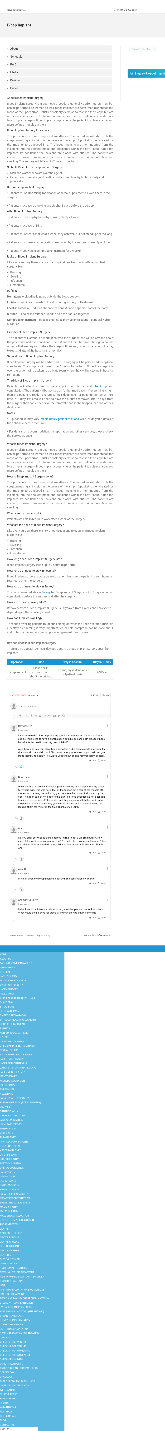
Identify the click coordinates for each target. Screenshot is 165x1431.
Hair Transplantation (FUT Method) (22, 1311)
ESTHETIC (5, 1028)
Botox (50, 1378)
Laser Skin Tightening (13, 1063)
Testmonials (93, 1378)
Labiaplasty (7, 1172)
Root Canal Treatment (14, 1268)
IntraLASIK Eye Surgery (14, 980)
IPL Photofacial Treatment (17, 1054)
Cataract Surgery (56, 1374)
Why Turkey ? (93, 1366)
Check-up (5, 1337)
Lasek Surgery (9, 989)
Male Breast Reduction (14, 1215)
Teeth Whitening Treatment (17, 1272)
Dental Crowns (9, 1241)
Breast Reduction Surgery (16, 1202)
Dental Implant (9, 1246)
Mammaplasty (9, 1207)
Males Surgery (15, 1401)
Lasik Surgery (8, 976)
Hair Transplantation (58, 1362)
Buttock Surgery (10, 1163)
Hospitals (91, 1374)
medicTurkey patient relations (59, 419)
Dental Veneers (9, 1250)
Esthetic (11, 1366)
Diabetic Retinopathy (13, 1015)
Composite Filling (11, 1233)
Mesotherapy (8, 1076)
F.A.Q (13, 64)
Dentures (5, 1254)
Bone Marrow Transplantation (19, 1333)
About (14, 48)
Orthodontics (8, 1263)
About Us (91, 1382)
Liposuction (53, 1382)
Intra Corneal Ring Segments (18, 1019)
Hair (2, 1285)
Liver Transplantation (14, 1328)
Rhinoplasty (53, 1389)
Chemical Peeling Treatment (17, 1045)
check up (100, 386)
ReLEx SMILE (7, 993)
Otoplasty (6, 1133)
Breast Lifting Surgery (14, 1193)
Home (3, 954)
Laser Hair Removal (58, 1393)
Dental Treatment (16, 1370)
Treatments (7, 967)
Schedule (16, 56)
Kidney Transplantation (15, 1320)
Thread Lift (7, 1089)
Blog (88, 1370)
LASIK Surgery (55, 1366)
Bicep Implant (8, 1154)
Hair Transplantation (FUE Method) (22, 1289)
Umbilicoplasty (9, 1185)
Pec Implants (8, 1180)
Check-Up (12, 1382)
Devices (15, 80)
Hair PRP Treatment (12, 1294)
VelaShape (6, 1093)
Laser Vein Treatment (13, 1072)
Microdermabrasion (12, 1080)
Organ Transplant (16, 1378)
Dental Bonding (9, 1237)
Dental (4, 1228)
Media (14, 72)
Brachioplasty (9, 1159)
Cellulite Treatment (13, 1041)
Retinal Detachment (12, 1024)
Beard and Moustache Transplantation (24, 1298)
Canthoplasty (9, 1111)
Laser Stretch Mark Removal (18, 1067)
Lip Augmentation (11, 1124)
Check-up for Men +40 (13, 1342)
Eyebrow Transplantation (16, 1302)
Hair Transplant (15, 1374)
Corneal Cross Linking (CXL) (17, 998)
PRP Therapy (7, 1085)
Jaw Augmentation (11, 1119)
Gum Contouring (10, 1259)
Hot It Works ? (94, 1362)
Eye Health (13, 1362)
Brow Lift (6, 1106)
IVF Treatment (54, 1397)
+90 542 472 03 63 (128, 10)
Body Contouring (16, 1393)
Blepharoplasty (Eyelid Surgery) (20, 1102)
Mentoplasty (8, 1128)
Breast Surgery (15, 1397)
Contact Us (92, 1385)
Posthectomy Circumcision (17, 1220)
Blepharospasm (9, 1011)
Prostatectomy (9, 1224)
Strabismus (7, 1006)
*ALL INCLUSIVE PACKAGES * (16, 963)
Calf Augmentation (12, 1167)
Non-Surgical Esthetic (19, 1385)
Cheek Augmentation (12, 1115)
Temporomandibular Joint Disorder (22, 1276)
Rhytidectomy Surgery (14, 1141)
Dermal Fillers (9, 1050)
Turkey (46, 592)
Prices (14, 88)
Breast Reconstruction (15, 1198)
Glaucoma (6, 1002)
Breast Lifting (54, 1385)
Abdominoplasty (10, 1150)
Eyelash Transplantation (16, 1307)
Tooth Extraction (11, 1281)
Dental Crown (54, 1370)
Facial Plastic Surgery (19, 1389)
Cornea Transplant (12, 1324)
